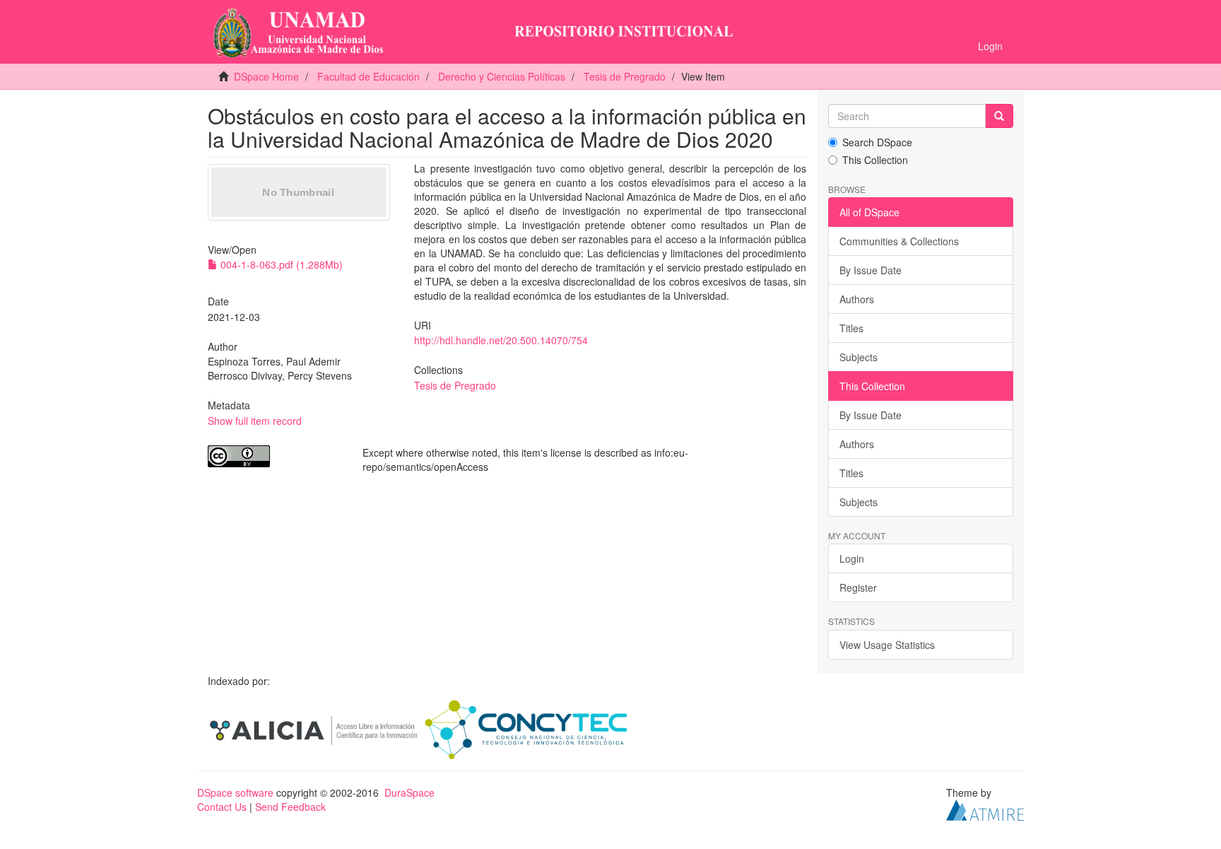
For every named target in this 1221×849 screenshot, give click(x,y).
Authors (856, 299)
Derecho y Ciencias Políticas (501, 76)
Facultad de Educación (368, 76)
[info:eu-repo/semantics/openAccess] (274, 456)
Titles (851, 328)
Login (851, 558)
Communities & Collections (899, 241)
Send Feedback (290, 807)
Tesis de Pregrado (625, 76)
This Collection (875, 160)
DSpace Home (266, 76)
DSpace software (235, 792)
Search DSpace (877, 142)
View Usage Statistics (887, 645)
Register (858, 587)
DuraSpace (409, 792)
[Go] (999, 116)
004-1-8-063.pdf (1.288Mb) (280, 264)
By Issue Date (870, 270)
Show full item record (255, 421)
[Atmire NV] (985, 808)
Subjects (858, 357)
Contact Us (222, 807)
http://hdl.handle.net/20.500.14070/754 (501, 340)
